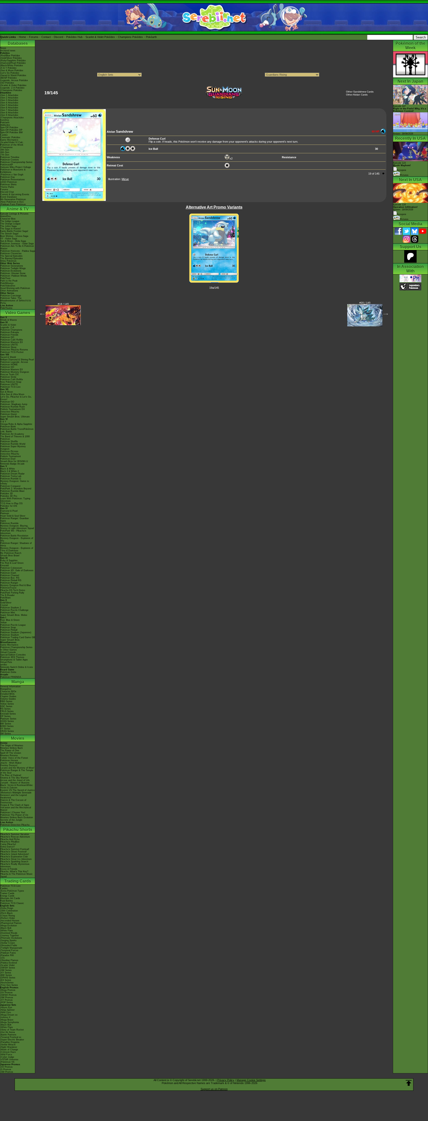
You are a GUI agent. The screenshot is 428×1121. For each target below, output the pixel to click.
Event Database (8, 197)
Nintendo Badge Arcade (12, 464)
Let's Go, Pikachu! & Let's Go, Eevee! (16, 398)
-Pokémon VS (7, 1062)
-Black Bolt (5, 928)
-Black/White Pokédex (11, 65)
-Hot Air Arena (7, 1032)
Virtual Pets (6, 662)
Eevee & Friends (8, 869)
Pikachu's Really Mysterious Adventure (14, 865)
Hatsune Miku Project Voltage (15, 167)
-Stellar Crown (7, 943)
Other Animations (9, 290)
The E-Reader (7, 595)
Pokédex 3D (6, 493)
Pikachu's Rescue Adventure (15, 837)
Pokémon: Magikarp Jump (13, 404)
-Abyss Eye (6, 1007)
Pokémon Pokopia (9, 332)
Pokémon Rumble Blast (12, 491)
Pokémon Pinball (8, 630)
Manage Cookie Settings (251, 1080)
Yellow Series (7, 704)
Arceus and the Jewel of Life (15, 780)
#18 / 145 (63, 304)
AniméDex (5, 216)
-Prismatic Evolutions (11, 938)
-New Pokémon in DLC (12, 202)
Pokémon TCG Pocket (12, 352)
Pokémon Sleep (8, 347)
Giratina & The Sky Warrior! (14, 778)
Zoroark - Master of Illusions (14, 782)
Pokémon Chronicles (11, 253)
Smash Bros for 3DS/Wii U (14, 461)
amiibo (3, 664)
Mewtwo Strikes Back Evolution (16, 817)
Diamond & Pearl (9, 511)
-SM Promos (6, 997)
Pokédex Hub (74, 36)
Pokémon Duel (7, 459)
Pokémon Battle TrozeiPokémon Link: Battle (16, 430)
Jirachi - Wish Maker (11, 763)
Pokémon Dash (8, 573)
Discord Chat (7, 192)
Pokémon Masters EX (11, 342)
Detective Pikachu (9, 411)
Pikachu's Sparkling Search (14, 861)
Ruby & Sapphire (9, 560)
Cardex (4, 135)
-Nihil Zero (5, 1012)
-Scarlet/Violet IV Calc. (12, 142)
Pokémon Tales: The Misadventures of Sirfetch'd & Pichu (15, 300)
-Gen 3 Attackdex (9, 100)
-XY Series (5, 972)
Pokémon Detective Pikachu (14, 825)
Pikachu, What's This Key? (14, 871)
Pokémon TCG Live (10, 387)
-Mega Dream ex (9, 1015)
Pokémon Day (7, 177)
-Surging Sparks (8, 940)
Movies (17, 738)
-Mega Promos (7, 990)
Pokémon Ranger (9, 583)
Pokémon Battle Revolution (14, 535)
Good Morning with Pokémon (15, 288)
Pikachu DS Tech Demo (12, 590)
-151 (2, 958)
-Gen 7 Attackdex (9, 110)
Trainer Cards (7, 893)
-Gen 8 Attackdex (9, 112)
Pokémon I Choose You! (12, 812)
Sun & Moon (6, 392)
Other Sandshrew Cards (360, 91)
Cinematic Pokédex (10, 137)
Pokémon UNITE (9, 344)
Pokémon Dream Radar (12, 473)
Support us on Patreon (214, 1089)
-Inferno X (5, 1017)
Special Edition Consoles (13, 655)
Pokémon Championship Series (16, 162)
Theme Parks (7, 187)
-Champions (6, 147)
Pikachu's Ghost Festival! (13, 851)
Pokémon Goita (8, 672)
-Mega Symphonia (9, 1022)
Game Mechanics (9, 140)
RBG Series (6, 701)
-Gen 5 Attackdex (9, 105)
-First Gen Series (9, 985)
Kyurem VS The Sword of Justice (17, 790)
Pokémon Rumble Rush (12, 406)
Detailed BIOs (7, 694)
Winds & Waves (8, 320)
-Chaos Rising (7, 915)
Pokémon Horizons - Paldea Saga (17, 251)
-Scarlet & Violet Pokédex (13, 85)
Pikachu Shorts (17, 829)
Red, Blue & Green (10, 620)
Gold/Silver (5, 602)
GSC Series (6, 706)
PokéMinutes (7, 283)
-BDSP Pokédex (8, 78)
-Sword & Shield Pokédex (13, 75)
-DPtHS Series (7, 977)
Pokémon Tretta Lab (10, 476)
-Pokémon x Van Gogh (11, 174)
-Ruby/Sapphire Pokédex (13, 60)
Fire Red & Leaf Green (12, 563)
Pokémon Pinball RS (10, 580)
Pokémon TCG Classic (12, 903)
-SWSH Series (7, 967)
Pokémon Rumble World (12, 444)
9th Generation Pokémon (13, 199)
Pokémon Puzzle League (13, 625)
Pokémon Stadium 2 (10, 607)
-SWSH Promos (8, 995)
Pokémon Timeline (9, 157)
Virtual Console (8, 652)
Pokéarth (151, 36)
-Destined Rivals (8, 933)
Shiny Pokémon (8, 261)
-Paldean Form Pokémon (13, 204)
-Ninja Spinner (7, 1010)
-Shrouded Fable (8, 945)
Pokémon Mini (7, 612)
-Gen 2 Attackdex (9, 97)
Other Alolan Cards (357, 94)
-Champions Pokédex (11, 90)
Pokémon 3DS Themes (12, 657)
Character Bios (8, 219)
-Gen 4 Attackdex (9, 102)
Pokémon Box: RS (9, 578)
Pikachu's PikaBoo (9, 842)
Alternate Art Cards (10, 898)
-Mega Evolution (8, 925)
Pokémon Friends (9, 335)
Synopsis (401, 214)
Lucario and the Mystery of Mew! (17, 768)
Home (22, 36)
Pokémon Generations (11, 266)
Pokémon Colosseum (11, 568)
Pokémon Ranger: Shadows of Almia (16, 544)
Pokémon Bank (8, 426)
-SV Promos (6, 992)
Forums (33, 36)
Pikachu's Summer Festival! (14, 849)
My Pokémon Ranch (10, 553)
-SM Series (6, 970)
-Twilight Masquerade (11, 948)
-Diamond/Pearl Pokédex (13, 63)
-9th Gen (4, 150)
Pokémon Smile (8, 377)
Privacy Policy (225, 1080)
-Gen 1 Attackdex (9, 95)
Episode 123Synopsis (402, 166)
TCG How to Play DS (11, 503)
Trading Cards (17, 881)
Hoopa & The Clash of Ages (14, 805)
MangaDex (5, 689)
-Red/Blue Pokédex (10, 55)
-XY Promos (6, 1000)
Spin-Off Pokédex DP (11, 130)
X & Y (3, 421)
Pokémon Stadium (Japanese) (15, 632)
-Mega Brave (6, 1020)
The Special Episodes (11, 256)
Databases (18, 43)
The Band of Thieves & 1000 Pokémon (15, 437)
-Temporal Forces (9, 950)
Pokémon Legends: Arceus (14, 362)
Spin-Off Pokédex (9, 127)
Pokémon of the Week (11, 145)
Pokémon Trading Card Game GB (17, 637)
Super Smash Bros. (10, 640)
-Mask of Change (9, 1049)
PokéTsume (6, 308)
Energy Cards (7, 896)
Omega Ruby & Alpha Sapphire (16, 424)
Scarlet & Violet (8, 325)
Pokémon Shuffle (9, 441)
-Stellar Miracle (8, 1044)
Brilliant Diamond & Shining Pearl (17, 359)
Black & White (7, 468)
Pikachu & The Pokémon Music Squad (16, 875)
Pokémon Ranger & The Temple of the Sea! (16, 771)
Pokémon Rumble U (10, 478)
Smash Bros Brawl (9, 555)
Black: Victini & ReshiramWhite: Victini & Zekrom (16, 786)
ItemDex (4, 120)
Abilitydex (5, 125)
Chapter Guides (8, 696)
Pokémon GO (7, 337)
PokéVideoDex (7, 285)
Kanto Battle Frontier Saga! (14, 231)
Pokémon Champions (11, 330)
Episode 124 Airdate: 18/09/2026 (405, 207)
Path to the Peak (9, 281)
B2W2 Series (7, 726)
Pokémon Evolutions (10, 271)
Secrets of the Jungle (11, 820)
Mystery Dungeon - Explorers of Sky (16, 539)
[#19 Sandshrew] (74, 199)
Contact (46, 36)
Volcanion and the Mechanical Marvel (15, 808)
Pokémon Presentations (12, 179)
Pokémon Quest (8, 414)
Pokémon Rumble (9, 523)
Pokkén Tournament (10, 456)
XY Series (5, 728)
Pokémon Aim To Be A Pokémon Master (17, 247)
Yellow (3, 622)
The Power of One (9, 750)
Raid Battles (6, 901)
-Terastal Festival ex (10, 1037)
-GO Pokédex (7, 83)
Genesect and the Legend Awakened (13, 796)
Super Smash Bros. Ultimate (15, 416)
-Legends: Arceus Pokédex (14, 80)
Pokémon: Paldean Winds (13, 276)
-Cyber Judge (7, 1057)
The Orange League (10, 223)
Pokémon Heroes (9, 760)
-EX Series (5, 980)
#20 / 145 (365, 302)
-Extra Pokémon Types (12, 891)
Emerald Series (8, 714)
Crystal (4, 605)
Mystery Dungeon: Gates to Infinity (14, 482)
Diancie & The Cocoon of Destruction (13, 801)
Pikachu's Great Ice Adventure (16, 859)
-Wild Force (6, 1054)
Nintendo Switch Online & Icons (16, 667)
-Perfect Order (7, 918)
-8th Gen (4, 152)
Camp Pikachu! (8, 844)
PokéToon (5, 278)
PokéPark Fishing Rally (12, 593)
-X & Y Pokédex (8, 68)
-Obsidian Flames (9, 960)
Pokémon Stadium (9, 635)
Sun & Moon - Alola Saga (13, 241)
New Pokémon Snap (10, 382)
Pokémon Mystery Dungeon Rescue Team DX (14, 373)
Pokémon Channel (9, 575)
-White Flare (6, 930)
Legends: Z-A (7, 327)
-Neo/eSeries (7, 982)
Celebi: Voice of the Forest (14, 758)
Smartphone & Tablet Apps (14, 659)
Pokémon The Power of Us (14, 815)
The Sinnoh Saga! (9, 233)
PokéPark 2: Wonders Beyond (15, 488)
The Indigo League (9, 221)
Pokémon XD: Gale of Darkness (16, 570)
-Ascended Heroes (9, 920)
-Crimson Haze (8, 1052)
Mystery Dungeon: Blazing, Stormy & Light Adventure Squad (17, 527)
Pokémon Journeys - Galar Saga (17, 243)
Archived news (7, 50)
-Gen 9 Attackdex (9, 115)
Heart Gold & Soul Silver (12, 516)
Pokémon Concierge (10, 295)
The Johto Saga (8, 226)
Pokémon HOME (9, 364)
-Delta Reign (6, 908)
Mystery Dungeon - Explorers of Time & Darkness (16, 549)
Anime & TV (17, 209)
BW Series (5, 723)
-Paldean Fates (8, 953)
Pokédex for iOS (8, 506)
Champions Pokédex (130, 36)
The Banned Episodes (11, 258)
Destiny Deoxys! (9, 765)
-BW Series (6, 975)
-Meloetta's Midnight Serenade (15, 792)
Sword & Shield (8, 357)
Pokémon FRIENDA (10, 677)
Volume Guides (8, 699)
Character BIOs (8, 691)
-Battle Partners (8, 1034)
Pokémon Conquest (10, 486)
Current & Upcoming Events (14, 194)
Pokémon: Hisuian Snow (13, 273)
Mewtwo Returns (9, 755)
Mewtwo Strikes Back (11, 748)
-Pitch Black (6, 913)
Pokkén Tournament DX (12, 409)
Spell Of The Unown (10, 753)
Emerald (4, 565)
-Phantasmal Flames (11, 923)
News (3, 48)
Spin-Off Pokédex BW (11, 132)
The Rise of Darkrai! (10, 775)
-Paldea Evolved (8, 963)
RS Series (5, 709)
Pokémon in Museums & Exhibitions (13, 170)
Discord (58, 36)
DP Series (5, 716)
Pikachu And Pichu (10, 839)
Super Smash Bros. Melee (13, 615)
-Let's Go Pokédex (9, 73)
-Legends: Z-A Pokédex (12, 88)
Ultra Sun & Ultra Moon (12, 394)
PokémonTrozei (8, 588)
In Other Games (8, 650)
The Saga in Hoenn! (10, 228)
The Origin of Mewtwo (11, 745)
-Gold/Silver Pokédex (11, 58)
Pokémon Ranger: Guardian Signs (14, 519)
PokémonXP (6, 164)
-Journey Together (9, 935)
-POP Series (6, 1002)
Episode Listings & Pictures (14, 214)
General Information (10, 686)
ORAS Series (7, 731)
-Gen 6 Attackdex (9, 107)
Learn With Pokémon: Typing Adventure (15, 499)
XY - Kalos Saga (8, 238)
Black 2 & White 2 (9, 471)
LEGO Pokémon (8, 182)
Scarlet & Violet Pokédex (100, 36)
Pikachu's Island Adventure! (14, 854)
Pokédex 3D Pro (8, 496)
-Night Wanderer (8, 1047)
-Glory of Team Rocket (12, 1029)
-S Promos (5, 1069)
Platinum (4, 513)
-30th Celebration (9, 910)
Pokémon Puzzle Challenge (14, 610)
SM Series (5, 733)
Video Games (17, 313)
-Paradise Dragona (9, 1042)
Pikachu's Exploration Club (14, 856)
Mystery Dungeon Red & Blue (15, 585)
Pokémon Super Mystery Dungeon (13, 447)
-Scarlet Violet (7, 965)
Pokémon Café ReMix (11, 340)
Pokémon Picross (9, 451)
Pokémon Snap (8, 627)
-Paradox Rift (7, 955)
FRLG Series (7, 711)
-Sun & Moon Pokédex (11, 70)
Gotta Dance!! (7, 846)
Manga (17, 682)
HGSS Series (7, 721)
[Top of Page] (409, 1083)
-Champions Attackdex (12, 117)
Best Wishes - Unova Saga (14, 236)
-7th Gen (4, 155)
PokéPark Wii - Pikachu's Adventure (13, 531)
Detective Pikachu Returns (14, 349)
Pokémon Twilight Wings (13, 268)
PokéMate (5, 597)
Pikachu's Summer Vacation (14, 834)
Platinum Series (8, 718)
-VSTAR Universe (9, 1059)
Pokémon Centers (9, 159)
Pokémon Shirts (8, 184)
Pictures (404, 175)
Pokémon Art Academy (12, 434)
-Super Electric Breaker (12, 1039)
